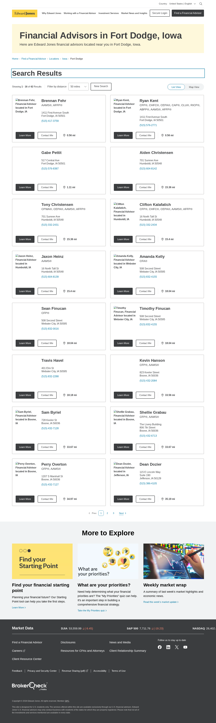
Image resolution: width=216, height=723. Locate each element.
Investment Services (109, 13)
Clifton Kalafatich (155, 204)
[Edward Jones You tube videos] (185, 647)
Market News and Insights (134, 13)
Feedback (17, 670)
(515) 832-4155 (148, 276)
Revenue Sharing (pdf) (75, 670)
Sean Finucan (53, 308)
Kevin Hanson (152, 360)
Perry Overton (54, 464)
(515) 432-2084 (148, 380)
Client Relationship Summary (127, 650)
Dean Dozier (150, 464)
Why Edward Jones (51, 13)
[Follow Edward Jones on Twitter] (177, 647)
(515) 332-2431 (50, 224)
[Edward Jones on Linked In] (168, 647)
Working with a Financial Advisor (80, 13)
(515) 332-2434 (148, 224)
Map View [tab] (194, 87)
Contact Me (47, 135)
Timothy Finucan (155, 308)
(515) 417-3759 (50, 121)
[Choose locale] (194, 3)
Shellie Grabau (153, 412)
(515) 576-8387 (50, 168)
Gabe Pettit (51, 152)
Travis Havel (52, 360)
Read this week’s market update (160, 602)
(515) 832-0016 (50, 328)
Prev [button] (92, 513)
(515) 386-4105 (148, 483)
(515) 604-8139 (50, 276)
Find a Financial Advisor (187, 13)
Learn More (25, 135)
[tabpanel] (108, 305)
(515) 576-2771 (148, 125)
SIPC (67, 701)
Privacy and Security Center (42, 670)
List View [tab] (176, 87)
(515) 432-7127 (50, 484)
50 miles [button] (75, 86)
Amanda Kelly (152, 256)
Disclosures (68, 642)
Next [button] (121, 513)
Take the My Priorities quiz (92, 610)
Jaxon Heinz (52, 256)
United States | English (180, 3)
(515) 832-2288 (50, 376)
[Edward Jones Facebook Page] (160, 647)
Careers (18, 650)
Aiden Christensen (156, 152)
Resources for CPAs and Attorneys (83, 650)
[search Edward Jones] (201, 4)
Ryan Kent (149, 101)
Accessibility (99, 670)
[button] (107, 513)
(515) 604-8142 (148, 168)
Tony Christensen (57, 204)
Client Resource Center (27, 659)
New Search (101, 86)
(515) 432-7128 (50, 428)
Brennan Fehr (53, 101)
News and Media (120, 642)
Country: (163, 3)
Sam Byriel (51, 412)
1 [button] (101, 513)
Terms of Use (119, 670)
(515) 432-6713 (148, 435)
